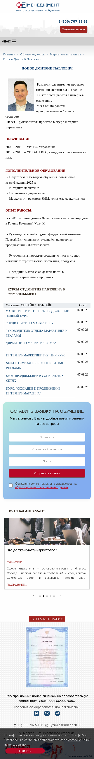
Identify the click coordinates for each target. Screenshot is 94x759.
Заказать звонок (73, 29)
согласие (74, 740)
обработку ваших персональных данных (41, 487)
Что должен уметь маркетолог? (32, 550)
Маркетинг (14, 562)
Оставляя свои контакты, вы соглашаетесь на (46, 485)
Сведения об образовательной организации (47, 707)
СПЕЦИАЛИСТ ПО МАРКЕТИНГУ (30, 323)
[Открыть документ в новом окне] (47, 657)
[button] (33, 595)
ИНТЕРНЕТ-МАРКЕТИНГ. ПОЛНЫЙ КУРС (35, 355)
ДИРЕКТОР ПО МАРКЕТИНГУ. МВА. (31, 343)
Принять (25, 751)
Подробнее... (17, 585)
